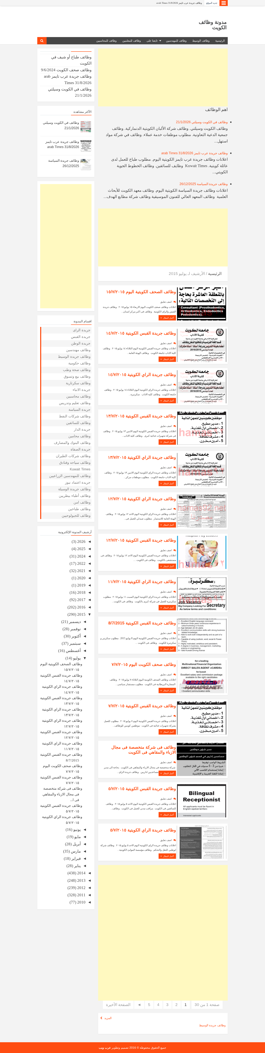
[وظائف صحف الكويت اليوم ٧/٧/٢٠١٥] (201, 676)
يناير (77, 866)
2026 (81, 541)
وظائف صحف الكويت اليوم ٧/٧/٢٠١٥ (144, 664)
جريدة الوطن (80, 343)
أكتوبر (75, 636)
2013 (81, 880)
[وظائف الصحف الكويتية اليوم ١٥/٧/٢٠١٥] (201, 303)
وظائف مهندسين (78, 350)
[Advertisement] (163, 77)
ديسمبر (74, 621)
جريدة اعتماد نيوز (77, 482)
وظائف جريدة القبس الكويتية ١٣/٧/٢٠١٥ (141, 416)
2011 (81, 895)
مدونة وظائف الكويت (213, 24)
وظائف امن (81, 502)
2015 (81, 614)
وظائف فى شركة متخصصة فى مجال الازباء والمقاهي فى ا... (62, 794)
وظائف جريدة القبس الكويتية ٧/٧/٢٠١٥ (142, 706)
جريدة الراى (81, 330)
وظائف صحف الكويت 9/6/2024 (66, 70)
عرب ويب (105, 1047)
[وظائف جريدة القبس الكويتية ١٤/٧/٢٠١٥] (201, 345)
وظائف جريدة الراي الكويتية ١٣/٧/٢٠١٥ (142, 457)
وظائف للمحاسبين (106, 40)
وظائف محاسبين (78, 396)
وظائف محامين (79, 436)
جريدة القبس (80, 337)
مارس (75, 851)
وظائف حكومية (79, 363)
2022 (81, 563)
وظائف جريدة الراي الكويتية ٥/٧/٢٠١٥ (143, 830)
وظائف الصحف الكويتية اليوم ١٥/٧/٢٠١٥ (141, 291)
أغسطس (73, 650)
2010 (81, 902)
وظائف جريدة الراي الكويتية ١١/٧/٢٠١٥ (142, 581)
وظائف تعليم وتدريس (74, 403)
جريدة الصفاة (80, 449)
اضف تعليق (166, 301)
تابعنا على (152, 40)
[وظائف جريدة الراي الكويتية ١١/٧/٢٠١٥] (201, 593)
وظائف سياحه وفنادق (74, 463)
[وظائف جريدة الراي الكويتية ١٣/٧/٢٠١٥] (201, 469)
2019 (81, 585)
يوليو (76, 658)
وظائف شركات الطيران (73, 456)
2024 (81, 556)
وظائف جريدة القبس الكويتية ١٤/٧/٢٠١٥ (141, 333)
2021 (81, 571)
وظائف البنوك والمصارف (72, 443)
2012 (81, 888)
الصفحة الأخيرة (118, 1004)
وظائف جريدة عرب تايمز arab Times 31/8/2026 (179, 3)
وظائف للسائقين (78, 423)
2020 (81, 578)
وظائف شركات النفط (74, 416)
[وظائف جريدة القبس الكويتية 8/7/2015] (201, 635)
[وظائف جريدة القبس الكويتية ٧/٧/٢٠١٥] (201, 717)
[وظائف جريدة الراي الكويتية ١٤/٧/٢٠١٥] (201, 386)
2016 (81, 607)
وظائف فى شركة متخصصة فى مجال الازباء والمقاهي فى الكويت (143, 749)
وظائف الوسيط (201, 40)
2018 (81, 592)
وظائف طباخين (79, 509)
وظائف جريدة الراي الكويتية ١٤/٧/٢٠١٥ (142, 374)
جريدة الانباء (81, 390)
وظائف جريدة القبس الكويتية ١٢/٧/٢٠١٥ (141, 540)
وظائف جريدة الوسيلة (74, 489)
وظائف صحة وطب (76, 370)
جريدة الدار (82, 429)
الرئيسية (220, 40)
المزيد (108, 1018)
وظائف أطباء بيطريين (74, 496)
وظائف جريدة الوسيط (212, 1025)
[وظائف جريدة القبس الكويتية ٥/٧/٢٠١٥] (201, 800)
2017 (81, 600)
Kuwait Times (80, 469)
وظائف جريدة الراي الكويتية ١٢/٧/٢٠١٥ (142, 498)
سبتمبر (74, 643)
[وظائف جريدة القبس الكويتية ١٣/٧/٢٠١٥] (201, 427)
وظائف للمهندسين (176, 40)
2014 (81, 873)
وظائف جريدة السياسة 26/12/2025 (203, 184)
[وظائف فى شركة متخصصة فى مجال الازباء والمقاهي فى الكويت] (201, 759)
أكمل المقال (168, 318)
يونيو (76, 829)
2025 (81, 549)
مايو (77, 837)
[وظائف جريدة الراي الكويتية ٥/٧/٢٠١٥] (201, 842)
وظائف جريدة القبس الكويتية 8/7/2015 (142, 623)
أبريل (76, 844)
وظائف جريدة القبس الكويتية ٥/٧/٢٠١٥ (142, 788)
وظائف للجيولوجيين (76, 516)
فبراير (75, 858)
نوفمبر (75, 629)
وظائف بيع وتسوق (77, 376)
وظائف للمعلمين (131, 40)
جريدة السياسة (79, 410)
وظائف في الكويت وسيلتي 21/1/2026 (202, 122)
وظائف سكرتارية (78, 383)
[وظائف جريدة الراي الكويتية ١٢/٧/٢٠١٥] (201, 510)
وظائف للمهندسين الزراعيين (69, 476)
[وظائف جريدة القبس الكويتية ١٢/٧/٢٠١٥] (201, 552)
